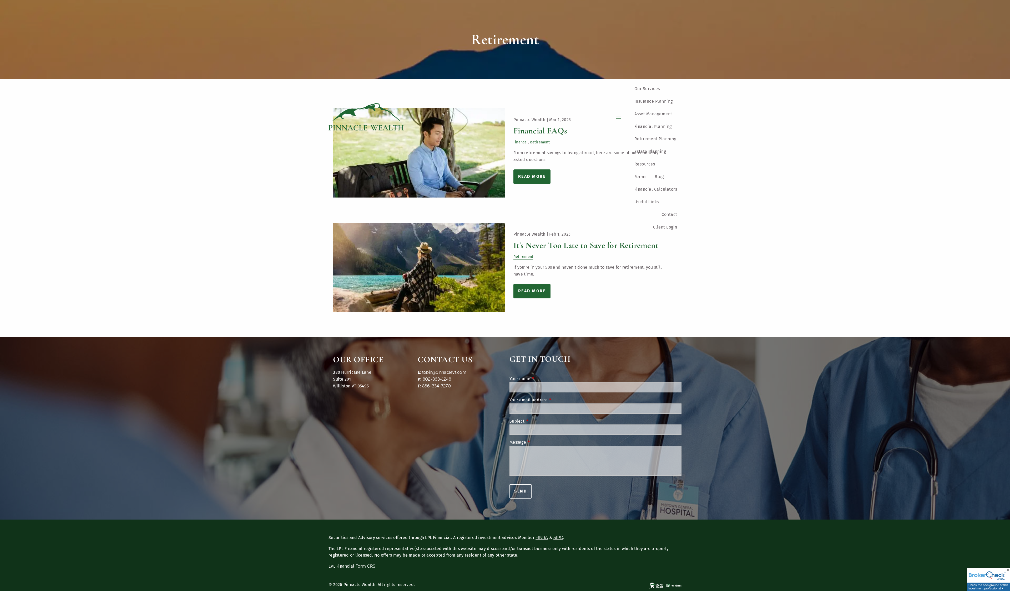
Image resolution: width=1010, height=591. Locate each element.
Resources (644, 164)
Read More (532, 290)
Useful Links (646, 201)
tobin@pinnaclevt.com (444, 372)
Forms (640, 176)
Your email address (550, 399)
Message (539, 442)
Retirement (523, 257)
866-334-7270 (436, 385)
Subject (538, 421)
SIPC (558, 537)
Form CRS (366, 566)
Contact (669, 214)
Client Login (665, 227)
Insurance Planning (653, 101)
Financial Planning (653, 126)
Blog (659, 176)
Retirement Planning (655, 138)
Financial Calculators (655, 189)
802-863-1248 (437, 379)
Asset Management (653, 113)
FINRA (542, 537)
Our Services (647, 88)
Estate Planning (650, 151)
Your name (541, 378)
